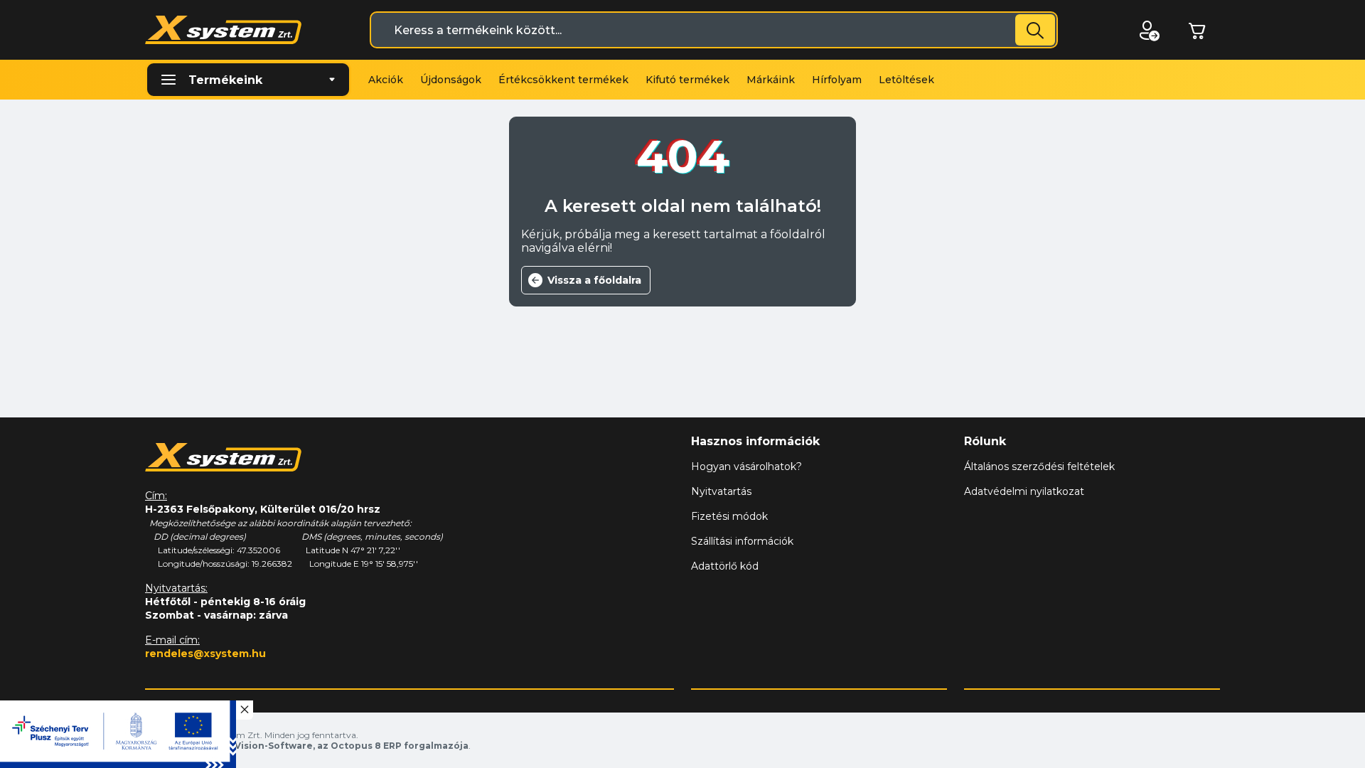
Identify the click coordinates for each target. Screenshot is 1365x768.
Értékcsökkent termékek (563, 79)
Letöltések (906, 79)
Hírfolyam (837, 79)
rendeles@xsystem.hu (205, 653)
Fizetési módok (729, 516)
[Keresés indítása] (1035, 30)
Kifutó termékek (687, 79)
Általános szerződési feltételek (1039, 466)
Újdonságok (450, 79)
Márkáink (770, 79)
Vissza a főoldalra (594, 280)
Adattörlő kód (725, 566)
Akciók (385, 79)
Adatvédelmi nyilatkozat (1024, 491)
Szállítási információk (742, 541)
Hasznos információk (755, 441)
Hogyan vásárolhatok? (746, 466)
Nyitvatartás (721, 491)
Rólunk (985, 441)
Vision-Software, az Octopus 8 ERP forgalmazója (352, 745)
